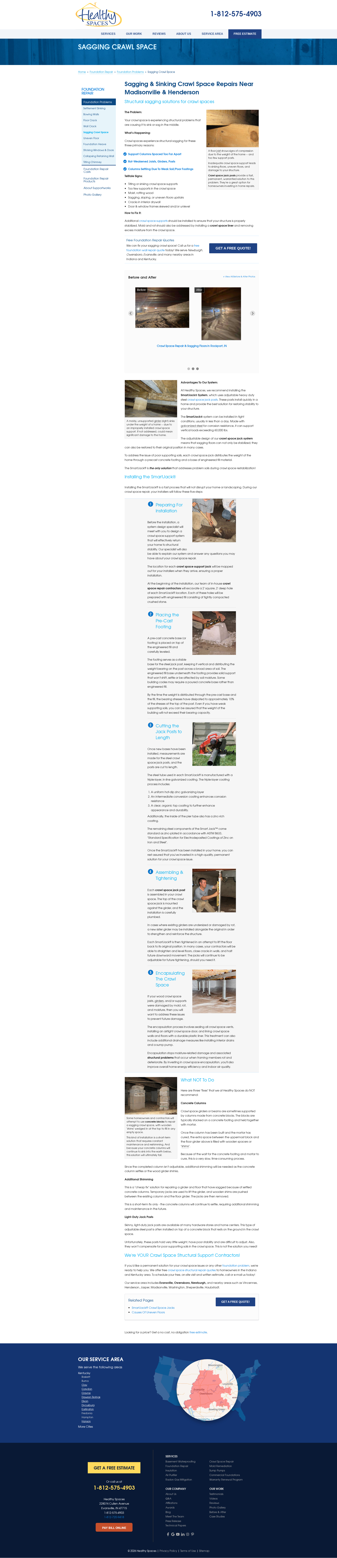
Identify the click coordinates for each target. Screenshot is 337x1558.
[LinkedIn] (183, 1534)
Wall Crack (89, 126)
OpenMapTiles (204, 1419)
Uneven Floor (91, 138)
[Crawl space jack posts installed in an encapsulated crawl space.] (214, 991)
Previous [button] (131, 313)
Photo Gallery (93, 194)
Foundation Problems (98, 102)
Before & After (217, 1512)
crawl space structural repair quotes (192, 1270)
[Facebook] (168, 1534)
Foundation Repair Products (96, 179)
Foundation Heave (94, 144)
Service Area (212, 33)
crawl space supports (153, 221)
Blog (168, 1512)
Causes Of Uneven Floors (148, 1312)
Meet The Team (175, 1516)
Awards (170, 1507)
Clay (84, 1385)
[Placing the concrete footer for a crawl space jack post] (214, 633)
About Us (183, 33)
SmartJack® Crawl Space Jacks (153, 1307)
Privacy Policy (168, 1551)
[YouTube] (178, 1534)
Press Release (173, 1521)
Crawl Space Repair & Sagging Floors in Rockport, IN (192, 346)
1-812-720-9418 (114, 1517)
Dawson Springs (91, 1397)
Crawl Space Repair (221, 1461)
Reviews (159, 33)
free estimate (198, 1332)
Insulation (171, 1470)
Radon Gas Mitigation (179, 1479)
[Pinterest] (192, 1534)
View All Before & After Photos (240, 276)
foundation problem (235, 1265)
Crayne (86, 1393)
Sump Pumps (217, 1470)
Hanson (86, 1421)
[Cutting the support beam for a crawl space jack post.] (214, 744)
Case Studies (217, 1516)
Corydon (87, 1389)
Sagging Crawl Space (95, 132)
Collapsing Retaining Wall (98, 156)
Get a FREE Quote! (233, 248)
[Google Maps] (173, 1534)
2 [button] (193, 368)
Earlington (88, 1409)
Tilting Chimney (92, 162)
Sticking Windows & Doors (98, 150)
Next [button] (252, 313)
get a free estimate (114, 1467)
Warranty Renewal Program (226, 1479)
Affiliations (171, 1503)
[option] (192, 320)
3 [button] (197, 368)
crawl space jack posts (202, 399)
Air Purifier (171, 1475)
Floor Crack (90, 120)
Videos (213, 1498)
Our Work (134, 33)
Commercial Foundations (224, 1475)
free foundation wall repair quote (162, 247)
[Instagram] (188, 1534)
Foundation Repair (93, 91)
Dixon (85, 1401)
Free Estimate (245, 33)
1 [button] (188, 368)
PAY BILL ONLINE (114, 1528)
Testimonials (216, 1494)
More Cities (85, 1426)
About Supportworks (97, 188)
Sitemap (204, 1551)
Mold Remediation (220, 1466)
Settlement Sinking (94, 108)
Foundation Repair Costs (96, 170)
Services (108, 33)
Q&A (168, 1498)
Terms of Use (188, 1551)
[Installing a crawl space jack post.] (214, 890)
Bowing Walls (91, 114)
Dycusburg (88, 1405)
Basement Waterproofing (180, 1461)
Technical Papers (176, 1525)
